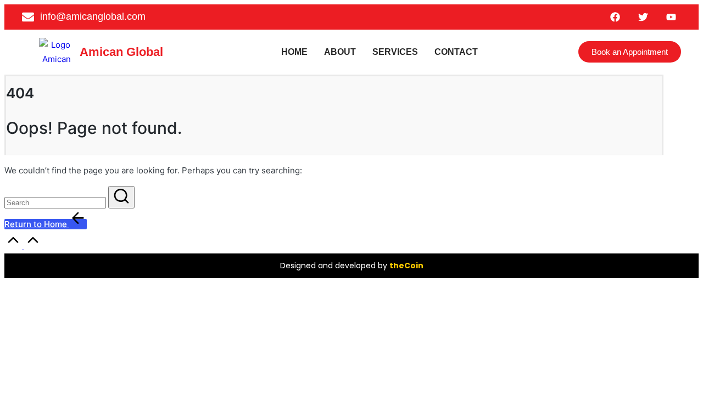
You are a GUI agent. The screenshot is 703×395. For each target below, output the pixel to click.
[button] (121, 197)
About (340, 52)
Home (294, 52)
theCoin (406, 265)
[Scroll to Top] (23, 246)
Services (395, 52)
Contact (456, 52)
